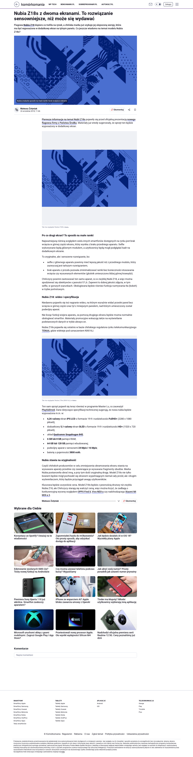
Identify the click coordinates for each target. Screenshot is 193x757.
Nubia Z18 (29, 25)
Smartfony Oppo (19, 721)
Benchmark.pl (68, 4)
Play (140, 706)
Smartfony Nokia (20, 715)
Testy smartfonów (20, 724)
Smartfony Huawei (20, 709)
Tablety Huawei (60, 709)
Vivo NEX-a (98, 491)
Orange (141, 703)
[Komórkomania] (35, 4)
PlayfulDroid (48, 409)
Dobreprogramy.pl (88, 4)
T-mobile (142, 709)
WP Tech (52, 4)
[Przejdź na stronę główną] (16, 6)
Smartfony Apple (19, 703)
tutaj (62, 752)
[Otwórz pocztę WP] (150, 4)
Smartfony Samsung (21, 706)
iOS (98, 706)
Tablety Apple (60, 703)
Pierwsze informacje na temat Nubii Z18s (63, 119)
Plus (140, 712)
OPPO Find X (84, 491)
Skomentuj (119, 109)
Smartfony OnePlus (20, 718)
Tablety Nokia (60, 715)
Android (100, 703)
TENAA (45, 330)
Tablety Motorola (61, 712)
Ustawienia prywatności (137, 734)
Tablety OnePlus (61, 718)
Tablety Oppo (60, 721)
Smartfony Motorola (21, 712)
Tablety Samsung (61, 706)
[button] (158, 4)
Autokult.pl (107, 4)
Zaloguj (168, 4)
